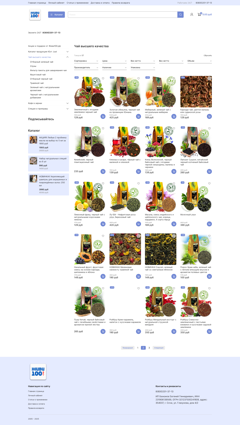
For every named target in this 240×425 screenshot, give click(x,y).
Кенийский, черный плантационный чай (84, 160)
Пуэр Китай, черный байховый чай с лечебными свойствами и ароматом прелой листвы (90, 322)
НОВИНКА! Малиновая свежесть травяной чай (121, 268)
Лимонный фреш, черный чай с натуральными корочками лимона (89, 217)
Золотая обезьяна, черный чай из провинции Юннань (125, 110)
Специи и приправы (38, 108)
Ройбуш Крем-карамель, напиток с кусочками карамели (125, 320)
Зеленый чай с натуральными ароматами (45, 89)
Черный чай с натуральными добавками (44, 96)
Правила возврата (121, 2)
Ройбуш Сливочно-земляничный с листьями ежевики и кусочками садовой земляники (195, 323)
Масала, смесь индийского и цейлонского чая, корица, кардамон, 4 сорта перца (159, 217)
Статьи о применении (77, 2)
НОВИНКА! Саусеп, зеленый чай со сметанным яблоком (158, 268)
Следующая (158, 348)
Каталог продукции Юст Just (42, 51)
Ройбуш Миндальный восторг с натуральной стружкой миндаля (160, 322)
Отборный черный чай (41, 79)
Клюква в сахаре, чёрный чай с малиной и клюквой (125, 160)
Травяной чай (37, 83)
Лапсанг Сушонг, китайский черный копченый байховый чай (194, 162)
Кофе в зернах (35, 103)
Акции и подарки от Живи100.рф (44, 46)
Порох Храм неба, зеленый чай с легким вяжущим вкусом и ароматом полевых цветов (195, 269)
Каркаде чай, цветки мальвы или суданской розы (194, 110)
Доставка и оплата (100, 2)
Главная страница (37, 2)
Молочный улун (188, 214)
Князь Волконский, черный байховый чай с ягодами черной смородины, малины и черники (160, 163)
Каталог (59, 14)
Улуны (33, 66)
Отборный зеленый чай (41, 62)
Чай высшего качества (39, 57)
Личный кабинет (56, 2)
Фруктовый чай (38, 74)
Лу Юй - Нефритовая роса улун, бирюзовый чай (123, 215)
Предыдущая (128, 348)
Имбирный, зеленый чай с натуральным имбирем (158, 110)
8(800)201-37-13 (204, 2)
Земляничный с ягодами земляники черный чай (86, 110)
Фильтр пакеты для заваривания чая (48, 70)
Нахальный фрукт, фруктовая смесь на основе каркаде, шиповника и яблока (88, 269)
